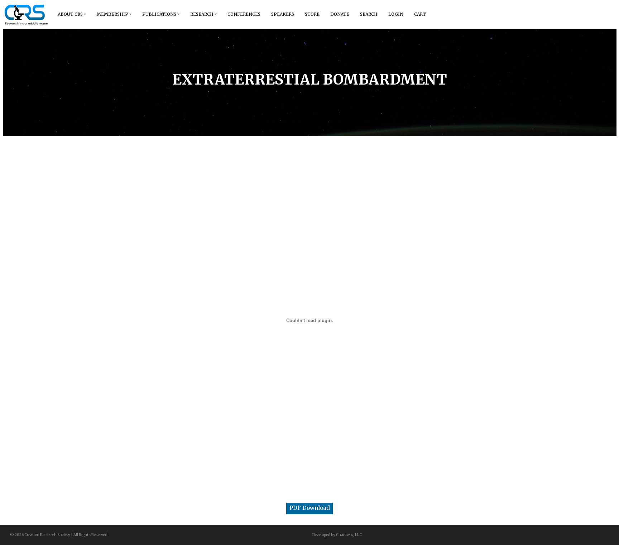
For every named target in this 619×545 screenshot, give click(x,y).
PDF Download (309, 508)
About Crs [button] (70, 14)
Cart (420, 14)
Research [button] (201, 14)
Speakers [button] (282, 14)
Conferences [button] (243, 14)
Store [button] (312, 14)
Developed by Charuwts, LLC (337, 534)
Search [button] (369, 14)
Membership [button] (112, 14)
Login (395, 14)
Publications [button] (159, 14)
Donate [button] (339, 14)
